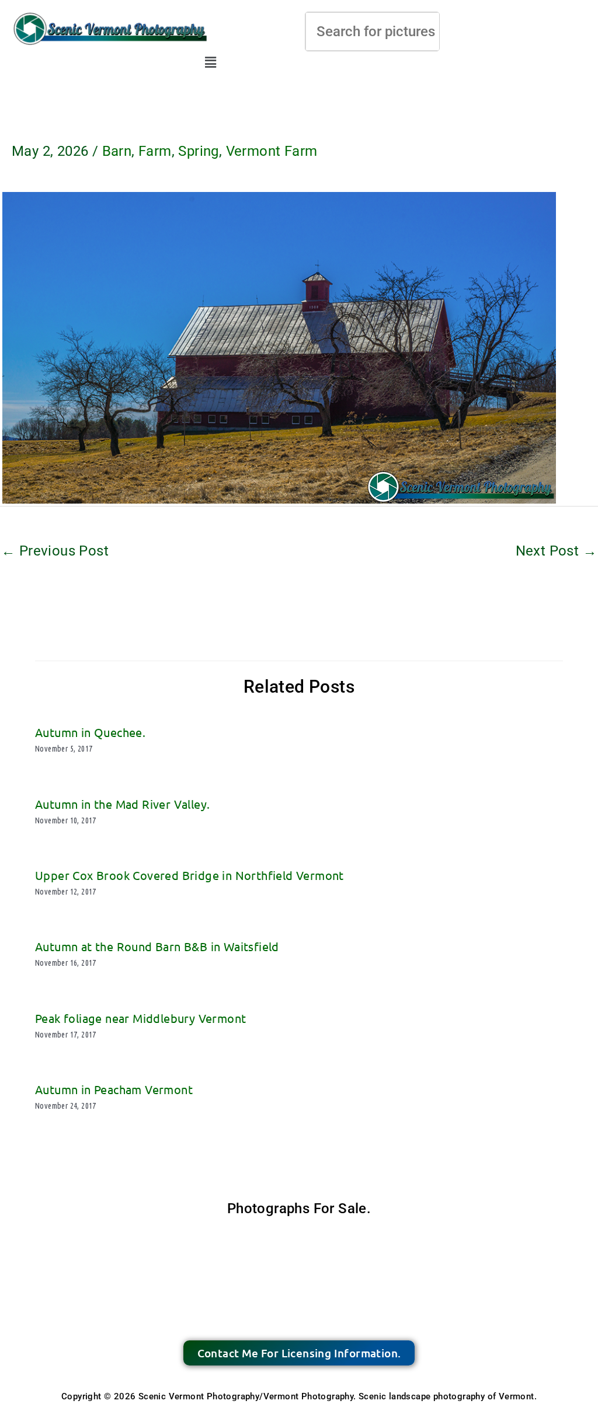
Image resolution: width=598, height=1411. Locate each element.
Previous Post (55, 551)
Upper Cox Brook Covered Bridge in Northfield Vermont (189, 875)
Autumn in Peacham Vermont (114, 1089)
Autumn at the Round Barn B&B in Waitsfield (157, 946)
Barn (117, 151)
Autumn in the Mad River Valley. (122, 804)
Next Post (556, 551)
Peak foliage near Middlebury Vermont (140, 1018)
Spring (198, 151)
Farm (155, 151)
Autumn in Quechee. (90, 732)
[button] (211, 62)
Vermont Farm (272, 151)
